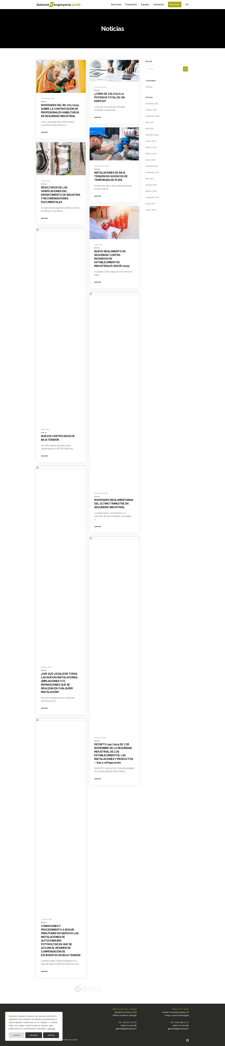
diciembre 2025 (152, 103)
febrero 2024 (151, 147)
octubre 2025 (151, 110)
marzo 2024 (151, 141)
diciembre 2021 (152, 166)
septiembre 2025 (153, 116)
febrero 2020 (151, 191)
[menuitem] (185, 4)
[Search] (185, 68)
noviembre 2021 (152, 172)
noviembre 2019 (152, 197)
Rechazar (34, 1035)
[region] (34, 1026)
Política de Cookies (70, 1040)
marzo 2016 (151, 210)
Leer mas (51, 1028)
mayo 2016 (150, 203)
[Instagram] (187, 1040)
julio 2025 (150, 122)
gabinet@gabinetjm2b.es (126, 1028)
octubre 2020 (151, 185)
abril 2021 (150, 178)
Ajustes (16, 1035)
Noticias (43, 102)
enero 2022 (150, 160)
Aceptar (51, 1035)
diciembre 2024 (152, 135)
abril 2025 (150, 128)
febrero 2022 (151, 153)
